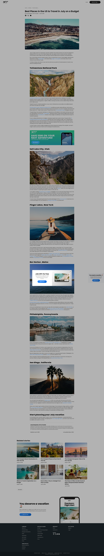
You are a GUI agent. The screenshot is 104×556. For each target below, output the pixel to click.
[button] (70, 271)
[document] (52, 278)
